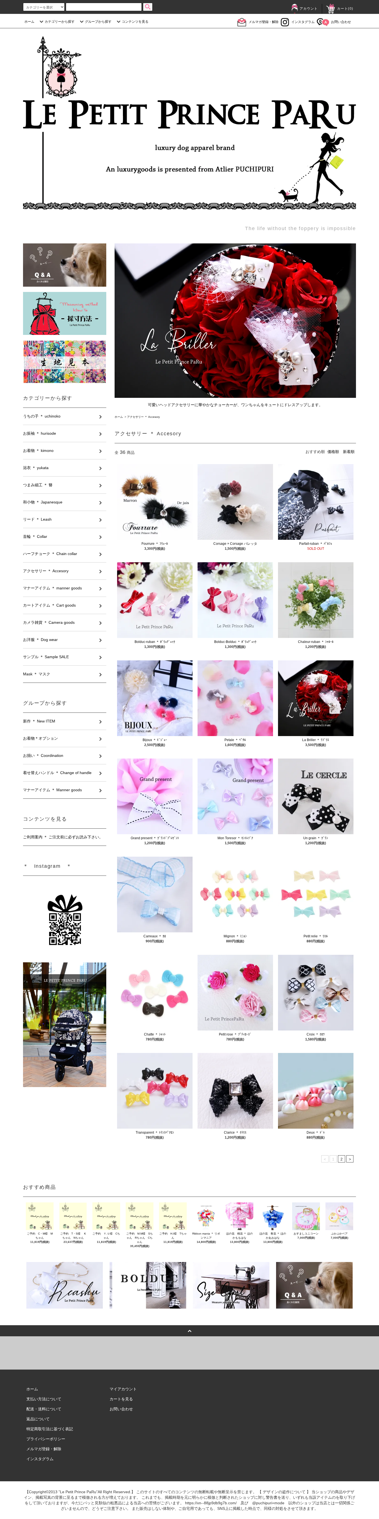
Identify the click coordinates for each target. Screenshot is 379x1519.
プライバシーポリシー (45, 1439)
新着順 (349, 451)
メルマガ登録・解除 (264, 22)
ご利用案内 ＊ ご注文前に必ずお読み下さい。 (63, 837)
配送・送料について (43, 1409)
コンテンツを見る (135, 22)
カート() (345, 9)
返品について (38, 1419)
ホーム (29, 22)
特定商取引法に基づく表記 (49, 1429)
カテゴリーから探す (60, 22)
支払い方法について (43, 1399)
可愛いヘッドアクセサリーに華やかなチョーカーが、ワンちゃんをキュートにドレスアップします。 (235, 405)
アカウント (309, 9)
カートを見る (121, 1399)
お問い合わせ (341, 22)
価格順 (333, 451)
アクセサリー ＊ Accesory (143, 416)
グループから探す (98, 22)
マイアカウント (123, 1389)
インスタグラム (303, 22)
